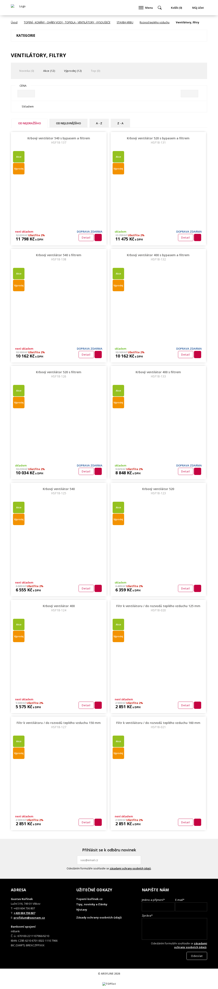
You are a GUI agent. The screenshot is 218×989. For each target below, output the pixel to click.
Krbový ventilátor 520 (158, 491)
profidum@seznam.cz (29, 918)
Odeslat (137, 860)
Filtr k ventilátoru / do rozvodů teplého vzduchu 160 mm (158, 725)
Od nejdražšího (29, 123)
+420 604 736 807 (24, 913)
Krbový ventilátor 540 (59, 491)
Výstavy (81, 909)
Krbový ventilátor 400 (59, 608)
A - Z (99, 123)
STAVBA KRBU (125, 22)
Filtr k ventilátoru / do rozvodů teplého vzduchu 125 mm (158, 608)
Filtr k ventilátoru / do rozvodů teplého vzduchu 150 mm (59, 725)
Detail (86, 237)
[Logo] (20, 7)
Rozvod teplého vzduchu (154, 22)
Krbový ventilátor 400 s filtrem (158, 374)
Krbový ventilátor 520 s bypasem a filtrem (158, 140)
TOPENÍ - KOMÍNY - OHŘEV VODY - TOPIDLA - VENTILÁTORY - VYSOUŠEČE (67, 22)
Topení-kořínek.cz (89, 899)
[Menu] (141, 7)
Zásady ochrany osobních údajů (99, 917)
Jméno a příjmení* (153, 900)
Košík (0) (176, 8)
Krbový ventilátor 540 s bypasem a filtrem (58, 140)
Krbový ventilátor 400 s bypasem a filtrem (158, 257)
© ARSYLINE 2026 (109, 973)
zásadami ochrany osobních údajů (130, 868)
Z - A (120, 123)
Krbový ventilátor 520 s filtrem (58, 374)
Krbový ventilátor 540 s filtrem (58, 257)
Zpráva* (147, 915)
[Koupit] (98, 237)
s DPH (38, 239)
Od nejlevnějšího (68, 123)
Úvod (14, 22)
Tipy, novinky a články (91, 904)
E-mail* (179, 900)
